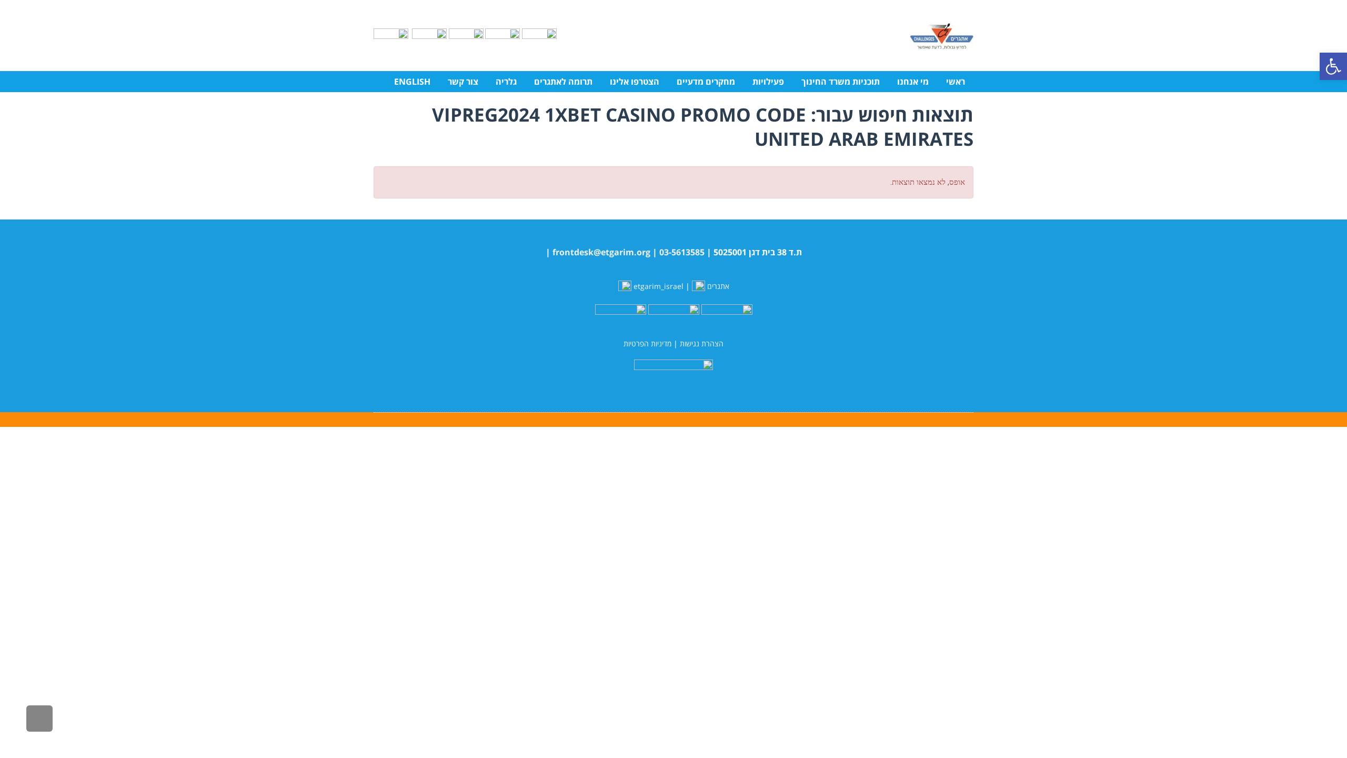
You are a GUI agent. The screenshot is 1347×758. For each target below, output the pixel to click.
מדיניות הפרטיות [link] (647, 343)
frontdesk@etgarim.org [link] (601, 252)
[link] (1333, 66)
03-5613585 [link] (682, 252)
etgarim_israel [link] (658, 286)
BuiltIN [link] (941, 419)
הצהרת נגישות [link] (701, 343)
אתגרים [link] (717, 286)
